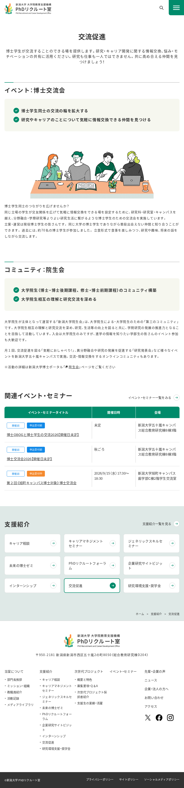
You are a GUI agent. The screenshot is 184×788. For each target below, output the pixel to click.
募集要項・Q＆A (87, 686)
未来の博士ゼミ (21, 565)
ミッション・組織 (18, 686)
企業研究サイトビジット (145, 565)
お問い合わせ (154, 697)
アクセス (151, 706)
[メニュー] (176, 7)
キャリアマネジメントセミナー (86, 543)
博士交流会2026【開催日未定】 (29, 458)
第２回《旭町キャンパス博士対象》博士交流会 (42, 482)
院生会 (74, 367)
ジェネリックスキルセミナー (145, 543)
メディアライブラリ (20, 704)
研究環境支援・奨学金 (144, 585)
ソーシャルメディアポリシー (162, 779)
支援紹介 (45, 671)
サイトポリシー (128, 779)
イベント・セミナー (123, 671)
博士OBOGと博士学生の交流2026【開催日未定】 (43, 434)
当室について (14, 671)
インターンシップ (22, 585)
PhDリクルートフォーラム (87, 565)
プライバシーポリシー (100, 779)
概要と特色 (84, 679)
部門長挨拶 (14, 679)
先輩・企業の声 (155, 671)
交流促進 (75, 585)
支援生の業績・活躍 (90, 703)
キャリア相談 (19, 543)
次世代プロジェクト (88, 671)
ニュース (151, 680)
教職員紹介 (14, 692)
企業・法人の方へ (157, 689)
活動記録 (13, 698)
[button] (161, 7)
